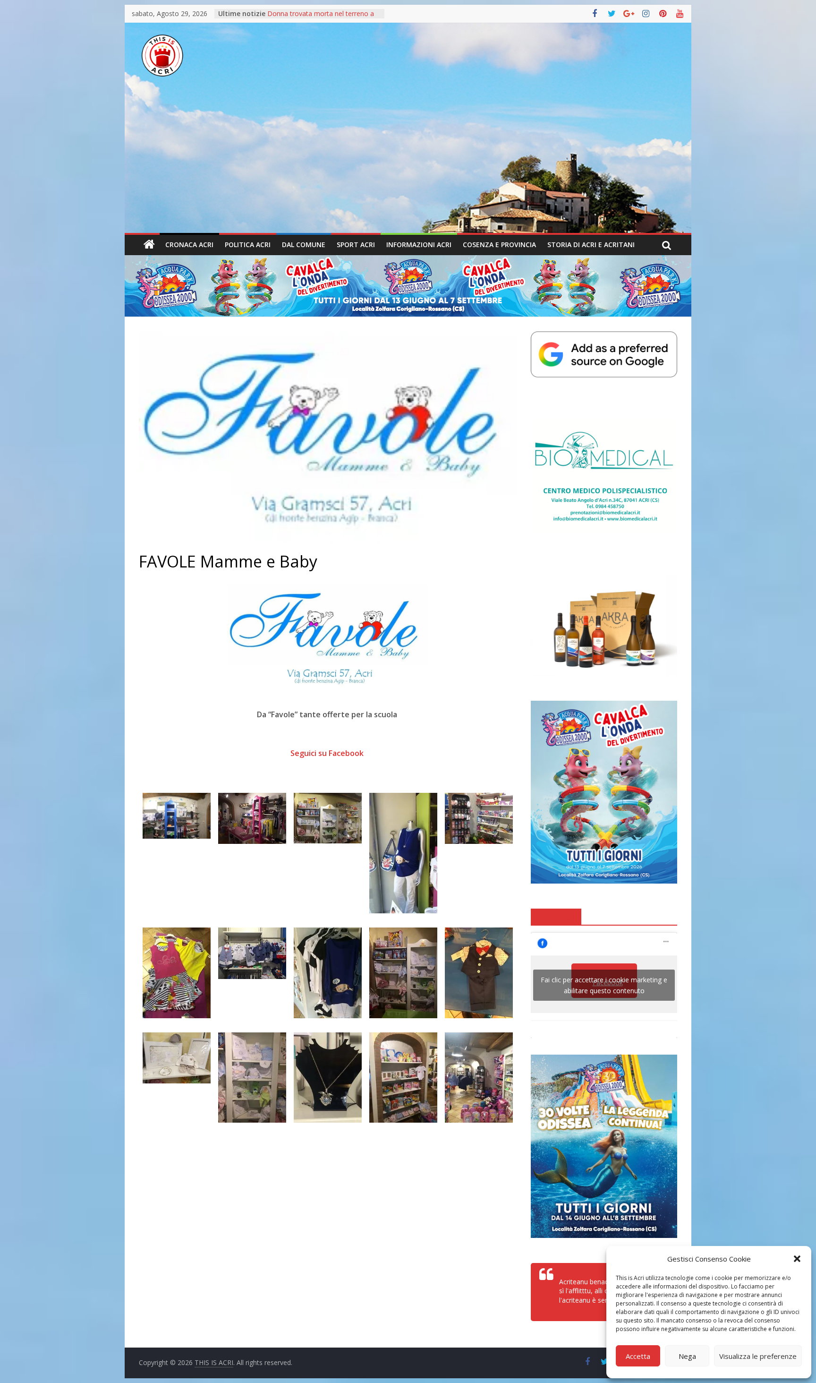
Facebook (556, 916)
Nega (687, 1356)
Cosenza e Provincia (499, 244)
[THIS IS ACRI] (149, 245)
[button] (797, 1258)
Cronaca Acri (189, 244)
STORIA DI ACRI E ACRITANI (591, 244)
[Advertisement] (408, 162)
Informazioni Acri (418, 244)
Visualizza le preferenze (758, 1356)
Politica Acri (248, 244)
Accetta (638, 1356)
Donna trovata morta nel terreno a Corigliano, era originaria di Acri (320, 18)
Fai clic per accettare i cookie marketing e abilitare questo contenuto (604, 985)
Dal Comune (303, 244)
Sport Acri (356, 244)
